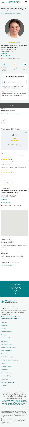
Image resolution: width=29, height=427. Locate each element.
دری (20, 400)
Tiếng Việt (20, 404)
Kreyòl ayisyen (9, 401)
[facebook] (11, 287)
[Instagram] (15, 292)
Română (15, 403)
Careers (3, 328)
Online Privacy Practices (8, 357)
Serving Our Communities (8, 347)
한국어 (22, 401)
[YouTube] (19, 287)
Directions (4, 53)
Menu (3, 2)
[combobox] (14, 82)
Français (24, 400)
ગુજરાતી (3, 401)
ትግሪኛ (7, 404)
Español (5, 400)
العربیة (8, 400)
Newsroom (4, 325)
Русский (20, 403)
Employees (4, 369)
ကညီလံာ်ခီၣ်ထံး (16, 401)
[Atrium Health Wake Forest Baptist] (14, 302)
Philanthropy (4, 379)
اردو (17, 404)
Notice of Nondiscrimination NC (10, 316)
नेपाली (6, 403)
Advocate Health (6, 338)
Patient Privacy (5, 363)
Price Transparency (6, 350)
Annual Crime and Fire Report (9, 360)
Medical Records (6, 354)
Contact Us (4, 385)
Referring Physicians (7, 372)
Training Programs (6, 331)
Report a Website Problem (8, 382)
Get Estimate (5, 341)
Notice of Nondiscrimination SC (10, 318)
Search (25, 1)
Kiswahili (25, 403)
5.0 (9, 159)
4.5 (18, 42)
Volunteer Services (6, 376)
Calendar (3, 335)
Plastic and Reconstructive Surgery (10, 113)
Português (10, 403)
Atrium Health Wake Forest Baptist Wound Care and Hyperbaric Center (14, 46)
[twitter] (15, 287)
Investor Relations (6, 344)
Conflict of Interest (6, 366)
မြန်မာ (12, 400)
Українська (12, 404)
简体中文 (17, 400)
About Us (4, 322)
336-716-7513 (6, 56)
